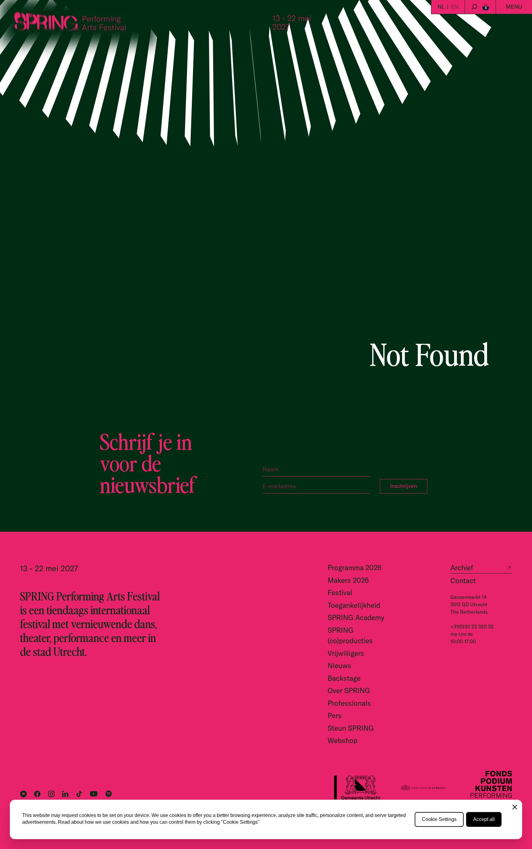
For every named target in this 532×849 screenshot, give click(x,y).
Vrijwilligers (346, 653)
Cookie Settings (439, 819)
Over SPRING (349, 690)
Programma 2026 (354, 567)
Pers (335, 715)
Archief (461, 567)
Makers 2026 (348, 580)
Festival (340, 592)
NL (441, 6)
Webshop (342, 740)
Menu (514, 6)
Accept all (484, 819)
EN (454, 6)
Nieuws (339, 665)
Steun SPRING (351, 728)
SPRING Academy (356, 617)
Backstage (344, 678)
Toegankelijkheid (354, 605)
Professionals (349, 703)
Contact (463, 580)
